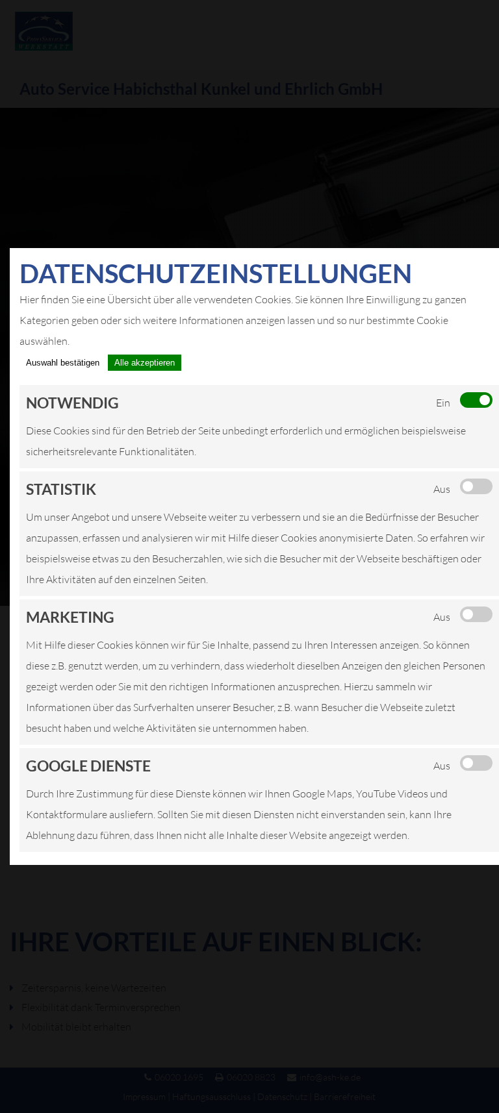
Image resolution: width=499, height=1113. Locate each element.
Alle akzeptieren (144, 363)
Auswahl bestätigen (62, 363)
